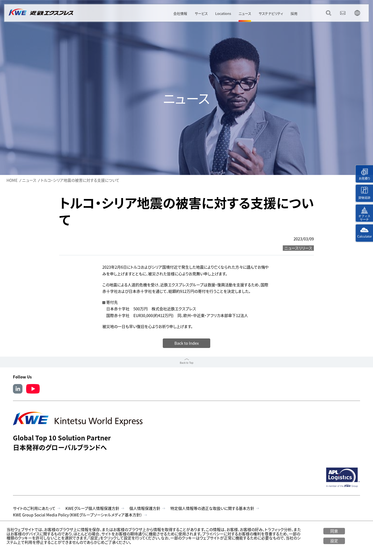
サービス (201, 13)
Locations (223, 13)
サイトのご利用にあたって (34, 508)
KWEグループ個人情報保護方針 (92, 508)
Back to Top (186, 362)
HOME (12, 180)
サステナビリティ (271, 13)
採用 (294, 13)
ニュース (245, 13)
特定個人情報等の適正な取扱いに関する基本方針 (212, 508)
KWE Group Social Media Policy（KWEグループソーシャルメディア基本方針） (77, 515)
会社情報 (180, 13)
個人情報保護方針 (144, 508)
